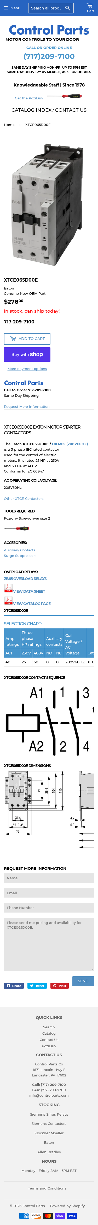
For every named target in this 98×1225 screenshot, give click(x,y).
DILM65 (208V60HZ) (70, 444)
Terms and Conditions (47, 1188)
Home (9, 125)
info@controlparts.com (49, 1095)
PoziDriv (49, 1046)
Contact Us (49, 1040)
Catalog (49, 1033)
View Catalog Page (31, 604)
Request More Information (27, 406)
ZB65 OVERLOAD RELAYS (25, 579)
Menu (15, 8)
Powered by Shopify (67, 1206)
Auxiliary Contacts (19, 550)
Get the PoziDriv (29, 98)
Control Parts (33, 1206)
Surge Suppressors (20, 555)
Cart (90, 11)
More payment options (27, 369)
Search (49, 1027)
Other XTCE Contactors (24, 498)
